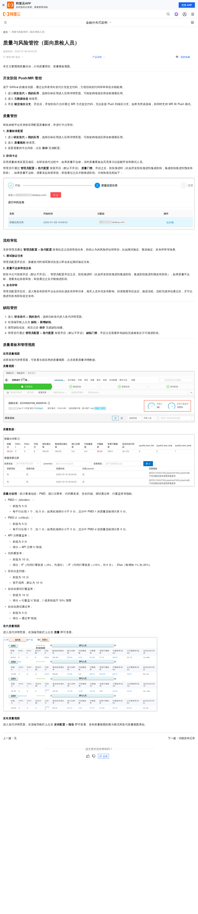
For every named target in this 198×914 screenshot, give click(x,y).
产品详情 (97, 56)
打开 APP (187, 5)
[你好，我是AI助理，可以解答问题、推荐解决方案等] (176, 14)
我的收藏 (185, 56)
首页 (5, 31)
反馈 (105, 756)
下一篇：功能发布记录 (181, 738)
